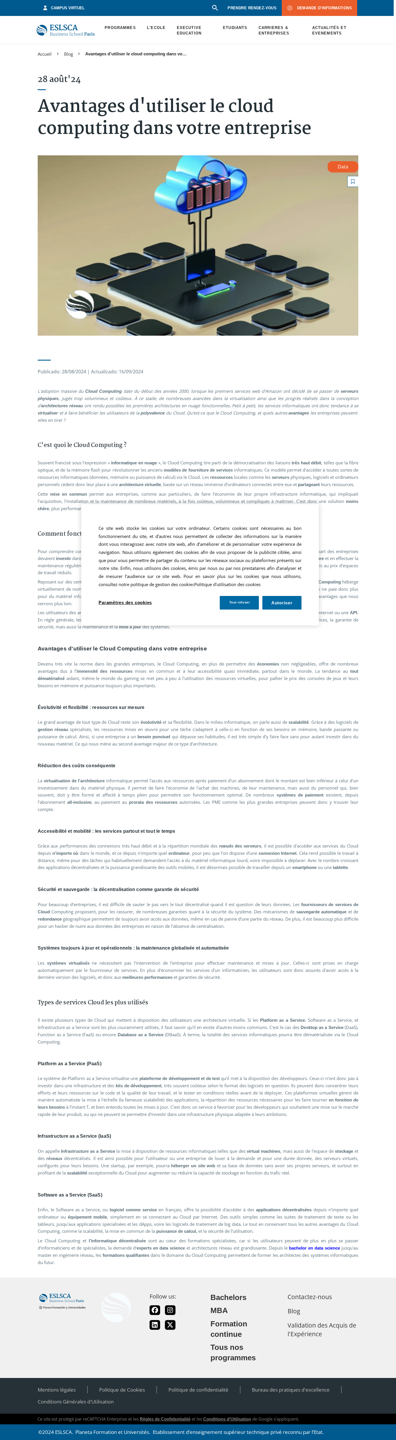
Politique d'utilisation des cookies (227, 584)
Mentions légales (57, 1389)
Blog (68, 54)
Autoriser (282, 602)
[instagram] (170, 1310)
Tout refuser (239, 602)
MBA (219, 1310)
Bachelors (228, 1297)
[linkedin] (155, 1325)
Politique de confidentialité (198, 1389)
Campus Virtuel (68, 8)
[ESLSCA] (66, 30)
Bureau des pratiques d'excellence (291, 1389)
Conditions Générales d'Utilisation (76, 1401)
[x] (170, 1325)
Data (343, 166)
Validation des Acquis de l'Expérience (322, 1329)
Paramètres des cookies (125, 602)
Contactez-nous (310, 1296)
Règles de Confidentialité (165, 1419)
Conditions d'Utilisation (227, 1419)
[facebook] (155, 1310)
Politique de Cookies (122, 1389)
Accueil (45, 54)
